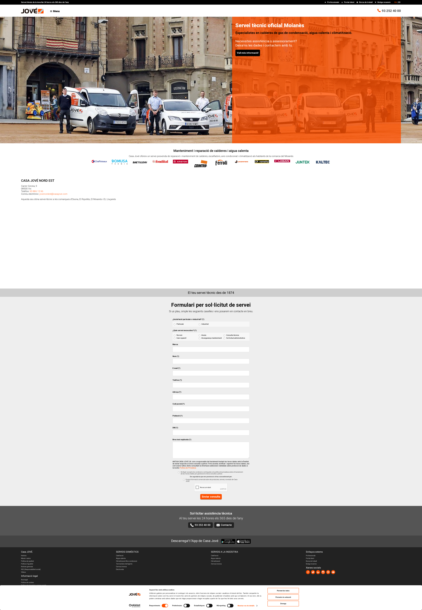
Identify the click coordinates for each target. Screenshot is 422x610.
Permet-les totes (283, 591)
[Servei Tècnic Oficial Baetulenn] (140, 161)
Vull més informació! (247, 53)
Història (23, 555)
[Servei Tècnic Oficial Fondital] (160, 160)
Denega (283, 603)
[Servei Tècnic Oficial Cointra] (201, 162)
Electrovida (120, 569)
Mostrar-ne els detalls (246, 606)
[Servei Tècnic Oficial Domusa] (119, 160)
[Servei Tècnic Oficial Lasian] (282, 159)
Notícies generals (27, 566)
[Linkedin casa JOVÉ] (318, 572)
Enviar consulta (211, 496)
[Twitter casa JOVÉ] (313, 572)
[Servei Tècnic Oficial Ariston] (180, 160)
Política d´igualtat (27, 564)
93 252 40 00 (391, 11)
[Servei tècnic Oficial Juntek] (302, 161)
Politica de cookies (27, 582)
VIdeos (23, 572)
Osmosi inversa (121, 566)
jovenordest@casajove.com (53, 194)
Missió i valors (26, 558)
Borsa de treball (366, 2)
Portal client (349, 2)
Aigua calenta (121, 558)
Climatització (215, 561)
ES (399, 2)
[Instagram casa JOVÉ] (323, 572)
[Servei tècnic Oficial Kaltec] (323, 161)
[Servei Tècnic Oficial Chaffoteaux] (99, 160)
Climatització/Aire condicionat (126, 561)
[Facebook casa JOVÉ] (308, 572)
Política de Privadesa (188, 468)
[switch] (187, 605)
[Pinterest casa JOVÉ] (328, 572)
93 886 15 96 (36, 191)
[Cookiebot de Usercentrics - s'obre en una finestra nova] (134, 605)
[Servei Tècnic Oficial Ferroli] (221, 161)
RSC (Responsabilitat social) (31, 569)
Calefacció (119, 555)
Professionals (333, 2)
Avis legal (24, 580)
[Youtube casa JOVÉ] (333, 572)
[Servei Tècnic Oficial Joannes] (241, 160)
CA (395, 2)
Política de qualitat (27, 561)
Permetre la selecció (283, 597)
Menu (56, 11)
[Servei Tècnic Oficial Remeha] (262, 160)
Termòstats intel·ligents (124, 564)
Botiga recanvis (384, 2)
